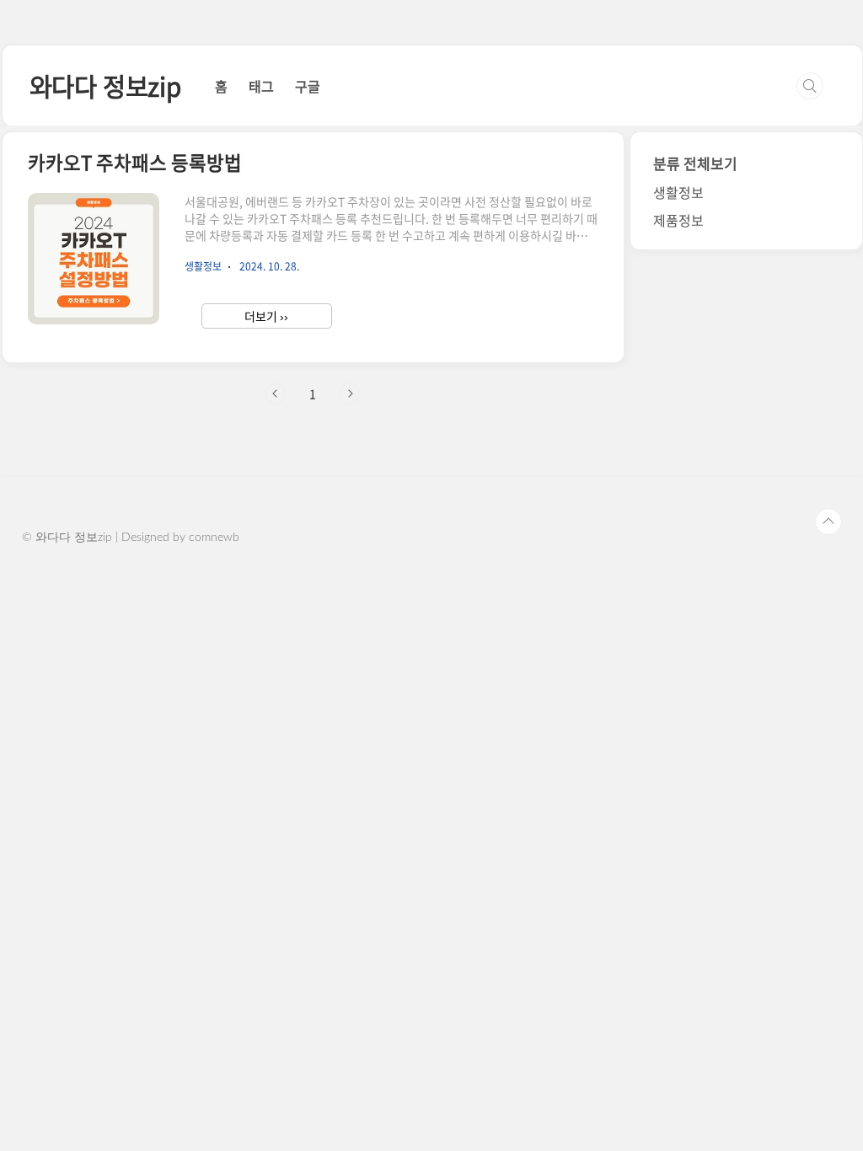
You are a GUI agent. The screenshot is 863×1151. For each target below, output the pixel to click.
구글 (307, 86)
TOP (828, 521)
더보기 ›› (266, 316)
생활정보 (678, 192)
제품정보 (678, 220)
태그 (261, 86)
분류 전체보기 (695, 163)
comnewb (214, 537)
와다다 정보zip (105, 85)
